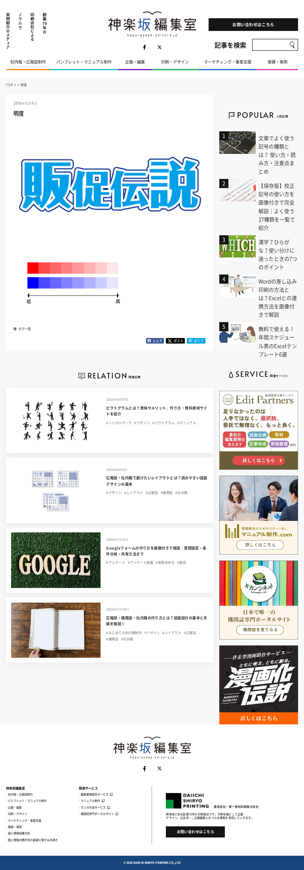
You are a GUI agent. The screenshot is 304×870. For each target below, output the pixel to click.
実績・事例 (277, 62)
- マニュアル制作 (89, 801)
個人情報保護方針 (19, 833)
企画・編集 (135, 62)
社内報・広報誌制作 (28, 62)
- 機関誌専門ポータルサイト (96, 814)
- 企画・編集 (14, 807)
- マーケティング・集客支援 (23, 820)
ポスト (178, 340)
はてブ (196, 340)
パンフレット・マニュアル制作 (84, 62)
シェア (157, 340)
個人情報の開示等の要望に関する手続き (33, 840)
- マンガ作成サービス (92, 807)
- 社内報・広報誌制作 (19, 794)
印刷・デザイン (175, 62)
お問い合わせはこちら (253, 24)
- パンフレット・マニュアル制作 (26, 801)
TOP (9, 85)
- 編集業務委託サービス (93, 794)
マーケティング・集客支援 (227, 62)
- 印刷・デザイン (16, 814)
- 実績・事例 (14, 827)
